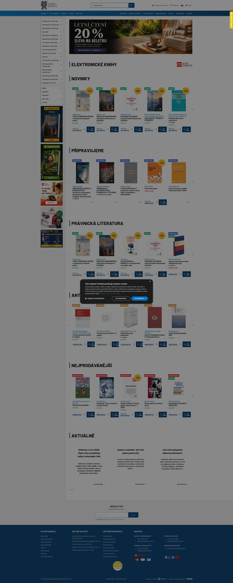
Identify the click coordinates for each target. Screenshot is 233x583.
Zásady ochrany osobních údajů (110, 293)
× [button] (150, 281)
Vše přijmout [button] (139, 298)
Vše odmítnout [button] (121, 298)
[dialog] (116, 291)
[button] (94, 298)
